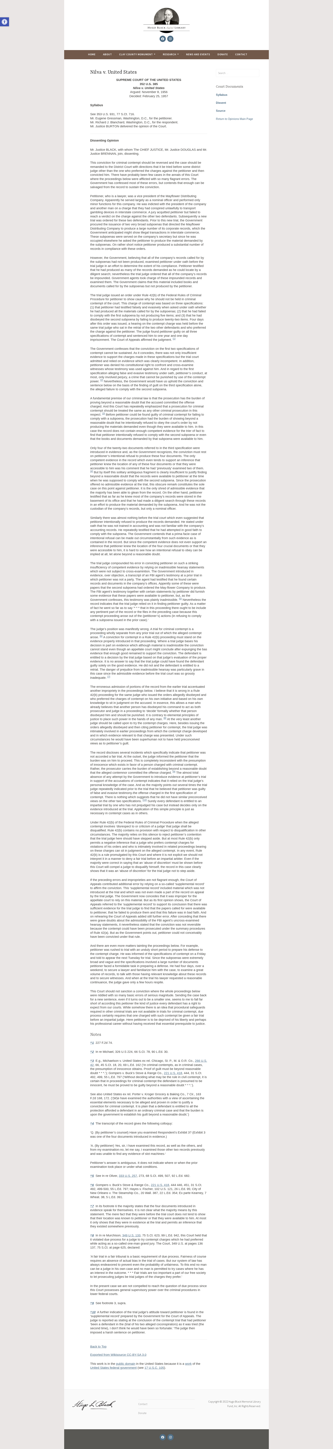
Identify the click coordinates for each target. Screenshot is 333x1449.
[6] (101, 636)
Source (220, 110)
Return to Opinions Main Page (234, 118)
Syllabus (221, 94)
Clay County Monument (136, 54)
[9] (174, 771)
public (120, 1363)
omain (131, 1363)
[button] (4, 21)
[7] (108, 676)
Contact (241, 54)
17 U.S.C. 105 (154, 1367)
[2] (101, 380)
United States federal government (113, 1367)
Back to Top (98, 1346)
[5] (180, 599)
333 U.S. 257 (128, 1176)
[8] (165, 718)
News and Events (198, 54)
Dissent (221, 102)
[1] (174, 338)
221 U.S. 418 (173, 1073)
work (188, 1363)
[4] (91, 471)
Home (92, 54)
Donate (222, 54)
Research (169, 54)
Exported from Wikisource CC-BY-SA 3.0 (118, 1354)
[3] (103, 413)
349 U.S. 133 (131, 1235)
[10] (145, 800)
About (107, 54)
